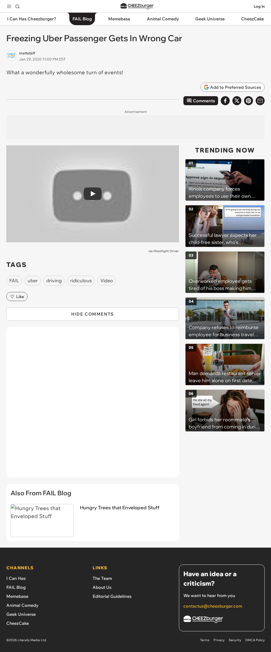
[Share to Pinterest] (248, 100)
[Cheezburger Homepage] (137, 6)
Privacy (219, 640)
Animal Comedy (22, 605)
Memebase (17, 596)
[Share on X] (236, 100)
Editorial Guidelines (112, 596)
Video (106, 281)
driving (54, 281)
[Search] (17, 6)
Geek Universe (21, 614)
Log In (259, 6)
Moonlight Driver (166, 251)
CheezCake (17, 623)
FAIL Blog (16, 587)
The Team (102, 578)
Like (20, 296)
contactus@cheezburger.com (212, 606)
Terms (204, 640)
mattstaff (27, 53)
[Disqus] (93, 405)
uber (33, 281)
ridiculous (81, 281)
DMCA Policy (255, 640)
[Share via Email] (260, 100)
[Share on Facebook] (225, 100)
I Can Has (16, 578)
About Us (102, 587)
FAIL (14, 281)
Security (235, 640)
